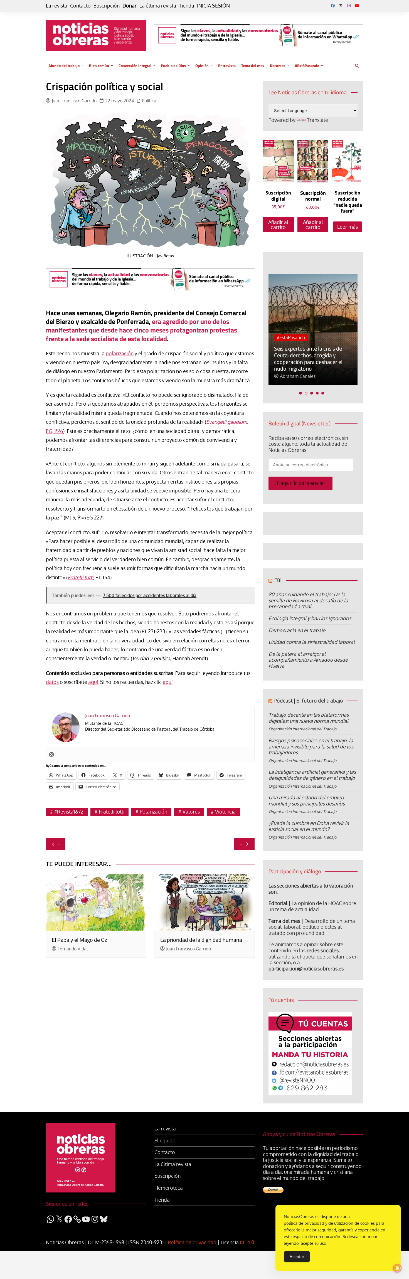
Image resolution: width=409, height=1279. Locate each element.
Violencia (225, 812)
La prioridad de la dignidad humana (201, 939)
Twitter (341, 6)
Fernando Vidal (73, 949)
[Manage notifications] (397, 1268)
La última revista (157, 6)
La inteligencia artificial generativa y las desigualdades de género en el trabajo (312, 775)
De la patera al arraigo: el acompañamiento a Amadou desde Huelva (308, 660)
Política (149, 100)
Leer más (347, 227)
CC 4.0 (247, 1242)
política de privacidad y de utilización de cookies (329, 1223)
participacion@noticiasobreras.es (306, 968)
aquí (93, 682)
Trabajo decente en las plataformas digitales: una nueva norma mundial (308, 718)
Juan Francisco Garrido (74, 100)
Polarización (153, 812)
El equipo (165, 1141)
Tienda (186, 6)
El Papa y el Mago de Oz (79, 939)
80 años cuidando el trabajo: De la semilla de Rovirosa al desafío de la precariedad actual (308, 600)
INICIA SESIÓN (213, 6)
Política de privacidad (192, 1242)
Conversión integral (135, 65)
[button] (300, 393)
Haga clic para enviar (300, 483)
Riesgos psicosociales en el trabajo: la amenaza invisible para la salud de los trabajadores (310, 746)
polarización (120, 353)
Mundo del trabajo (64, 65)
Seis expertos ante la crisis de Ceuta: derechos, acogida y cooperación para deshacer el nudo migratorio (308, 358)
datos (52, 682)
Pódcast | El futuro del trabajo (308, 700)
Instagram (349, 6)
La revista (56, 6)
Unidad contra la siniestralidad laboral (311, 642)
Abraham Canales (298, 376)
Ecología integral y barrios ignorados (309, 618)
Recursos (277, 65)
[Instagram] (51, 755)
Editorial (277, 903)
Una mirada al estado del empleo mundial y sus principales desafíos (306, 800)
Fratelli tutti (80, 577)
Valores (191, 812)
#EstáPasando (307, 65)
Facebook (333, 6)
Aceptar (297, 1256)
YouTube (357, 6)
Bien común (99, 65)
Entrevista (227, 65)
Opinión (202, 65)
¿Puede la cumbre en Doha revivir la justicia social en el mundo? (308, 826)
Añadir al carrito (278, 224)
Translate (317, 120)
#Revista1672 (68, 812)
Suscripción (106, 6)
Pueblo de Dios (173, 65)
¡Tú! (278, 580)
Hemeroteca (168, 1188)
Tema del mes (252, 65)
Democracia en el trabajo (297, 630)
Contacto (80, 6)
